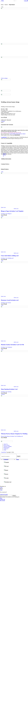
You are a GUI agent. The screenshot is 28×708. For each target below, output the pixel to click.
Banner (6, 4)
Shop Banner (12, 4)
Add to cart (3, 119)
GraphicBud (4, 137)
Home (2, 4)
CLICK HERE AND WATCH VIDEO (17, 133)
